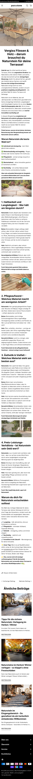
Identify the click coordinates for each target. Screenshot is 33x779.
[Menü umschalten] (2, 5)
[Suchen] (27, 5)
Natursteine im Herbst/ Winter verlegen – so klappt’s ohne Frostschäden (16, 668)
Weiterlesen (6, 634)
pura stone (16, 5)
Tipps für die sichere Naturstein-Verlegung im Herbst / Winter (13, 622)
